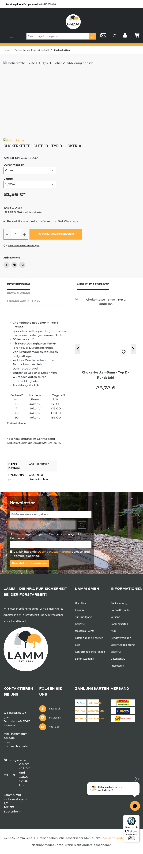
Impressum (117, 665)
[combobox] (57, 36)
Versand (115, 617)
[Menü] (11, 36)
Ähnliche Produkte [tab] (93, 284)
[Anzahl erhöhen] (24, 234)
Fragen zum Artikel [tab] (23, 300)
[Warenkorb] (137, 36)
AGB (113, 631)
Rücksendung (119, 603)
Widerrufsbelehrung (123, 644)
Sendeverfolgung (121, 637)
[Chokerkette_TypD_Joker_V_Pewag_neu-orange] (71, 98)
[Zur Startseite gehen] (73, 21)
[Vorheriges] (77, 349)
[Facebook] (6, 265)
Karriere (80, 610)
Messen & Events (84, 631)
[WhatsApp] (22, 265)
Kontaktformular (120, 610)
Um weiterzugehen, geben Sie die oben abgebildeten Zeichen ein (49, 536)
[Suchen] (92, 36)
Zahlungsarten (119, 624)
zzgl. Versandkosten (33, 212)
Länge (8, 178)
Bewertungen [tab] (18, 292)
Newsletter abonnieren (29, 563)
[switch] (131, 838)
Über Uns (80, 603)
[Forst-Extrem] (71, 140)
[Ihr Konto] (125, 36)
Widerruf (116, 651)
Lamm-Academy (84, 658)
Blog (77, 644)
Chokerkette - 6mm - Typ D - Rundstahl (105, 375)
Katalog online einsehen (89, 637)
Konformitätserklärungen (90, 651)
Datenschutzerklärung (54, 551)
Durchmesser (13, 165)
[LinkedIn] (14, 265)
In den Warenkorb (56, 234)
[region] (71, 98)
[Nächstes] (133, 349)
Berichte (80, 624)
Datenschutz (118, 658)
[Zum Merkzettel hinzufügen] (123, 352)
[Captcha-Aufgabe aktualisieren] (82, 525)
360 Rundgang (83, 617)
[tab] (18, 285)
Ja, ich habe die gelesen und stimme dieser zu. (52, 554)
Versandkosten (114, 838)
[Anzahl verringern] (7, 234)
